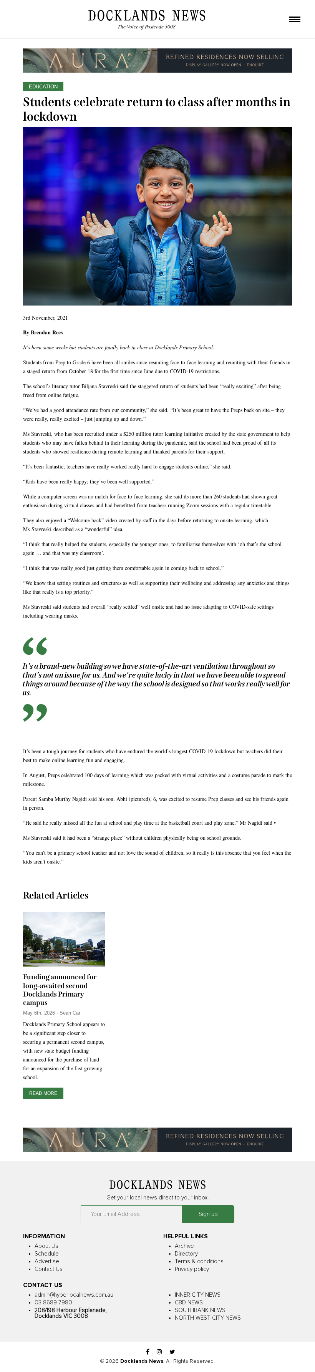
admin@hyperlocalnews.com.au (74, 1295)
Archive (184, 1246)
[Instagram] (159, 1352)
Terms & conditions (199, 1261)
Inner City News (197, 1295)
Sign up (208, 1214)
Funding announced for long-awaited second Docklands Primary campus (59, 990)
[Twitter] (172, 1352)
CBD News (189, 1303)
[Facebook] (147, 1352)
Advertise (47, 1261)
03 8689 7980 (53, 1303)
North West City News (208, 1318)
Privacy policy (192, 1269)
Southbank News (200, 1310)
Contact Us (49, 1269)
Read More (43, 1093)
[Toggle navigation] (294, 20)
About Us (46, 1246)
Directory (186, 1254)
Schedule (47, 1254)
